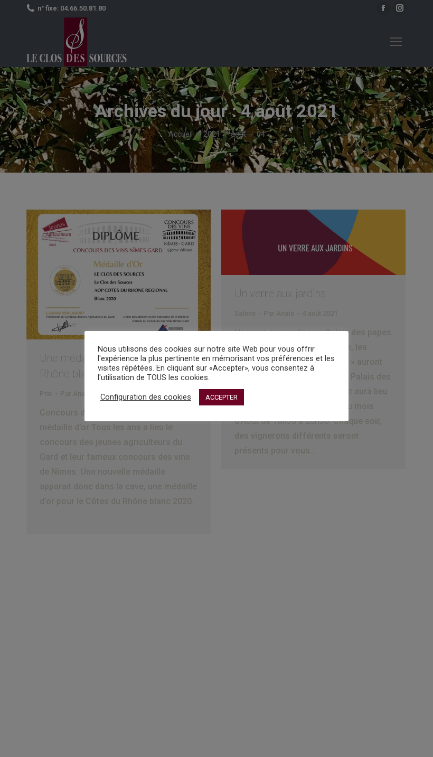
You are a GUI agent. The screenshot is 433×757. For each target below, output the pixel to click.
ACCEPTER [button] (221, 397)
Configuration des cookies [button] (145, 397)
